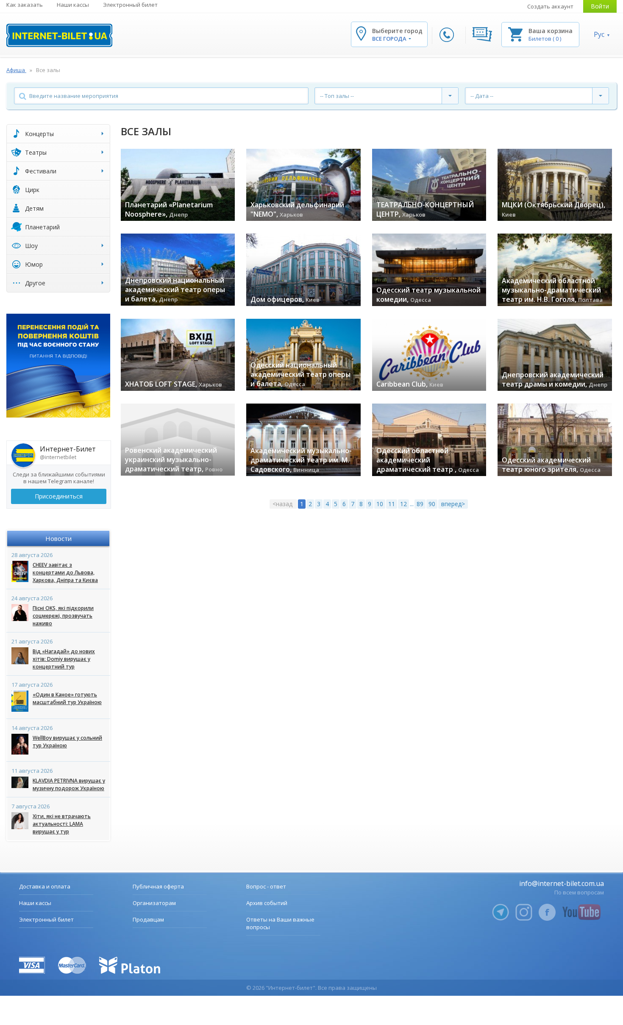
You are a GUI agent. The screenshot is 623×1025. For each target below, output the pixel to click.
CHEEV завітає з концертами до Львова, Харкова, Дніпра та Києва (65, 572)
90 (431, 504)
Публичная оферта (158, 886)
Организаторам (154, 903)
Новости (58, 538)
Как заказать (24, 4)
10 (379, 504)
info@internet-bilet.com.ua (561, 883)
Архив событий (266, 903)
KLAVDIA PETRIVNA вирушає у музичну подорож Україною (69, 784)
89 (420, 504)
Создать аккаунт (550, 6)
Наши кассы (73, 4)
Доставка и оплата (44, 886)
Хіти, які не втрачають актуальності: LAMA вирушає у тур (62, 824)
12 (403, 504)
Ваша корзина (550, 31)
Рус (599, 34)
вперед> (453, 504)
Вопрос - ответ (266, 886)
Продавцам (148, 919)
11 (391, 504)
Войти (600, 6)
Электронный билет (130, 4)
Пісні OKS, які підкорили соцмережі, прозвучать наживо (63, 615)
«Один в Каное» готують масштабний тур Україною (67, 698)
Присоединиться (59, 496)
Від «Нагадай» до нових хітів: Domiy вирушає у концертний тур (64, 659)
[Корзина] (515, 34)
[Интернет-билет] (59, 35)
